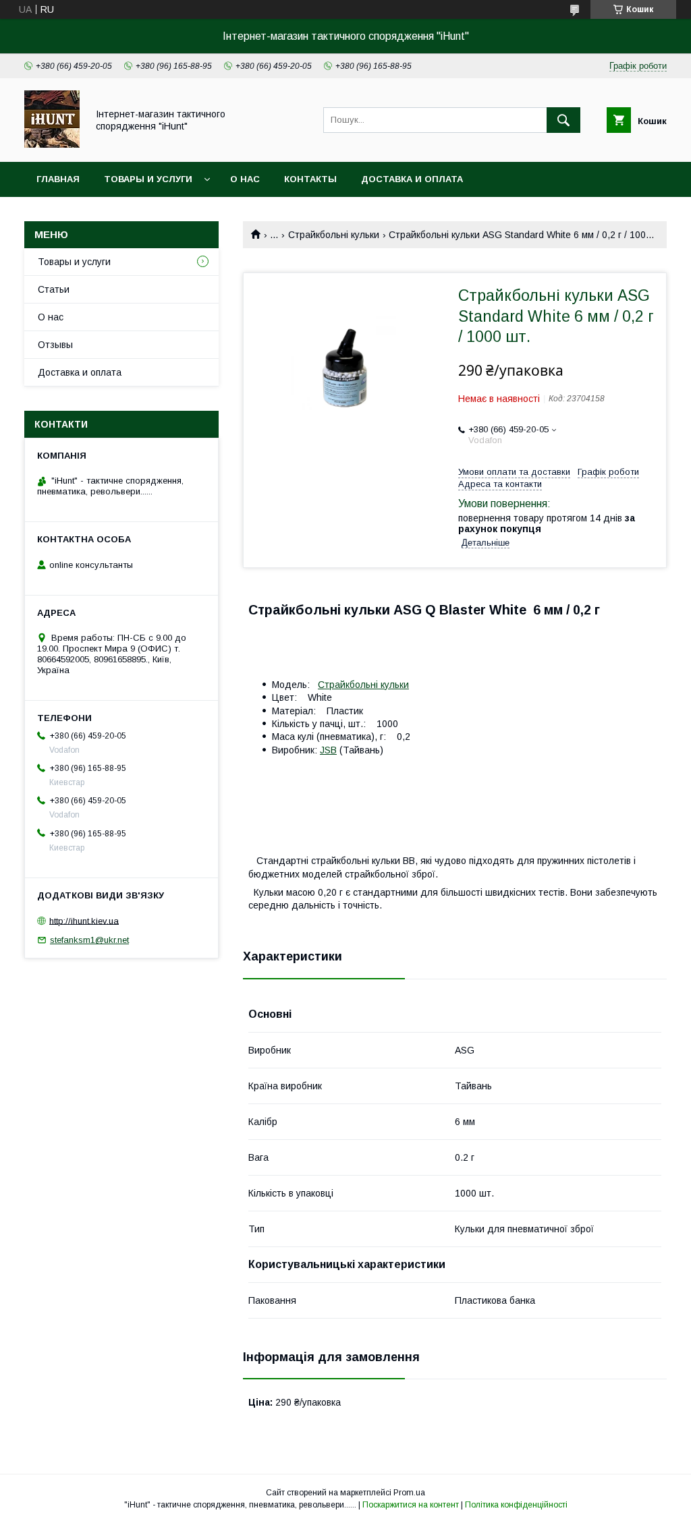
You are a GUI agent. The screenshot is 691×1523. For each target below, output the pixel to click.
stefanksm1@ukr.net (89, 940)
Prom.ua (409, 1492)
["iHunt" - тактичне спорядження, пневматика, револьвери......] (52, 144)
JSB (328, 750)
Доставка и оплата (412, 179)
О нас (245, 179)
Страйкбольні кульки (333, 234)
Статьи (54, 289)
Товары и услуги (148, 179)
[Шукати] (563, 120)
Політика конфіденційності (516, 1505)
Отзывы (55, 344)
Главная (58, 179)
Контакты (310, 179)
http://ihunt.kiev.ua (84, 920)
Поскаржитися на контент (410, 1505)
